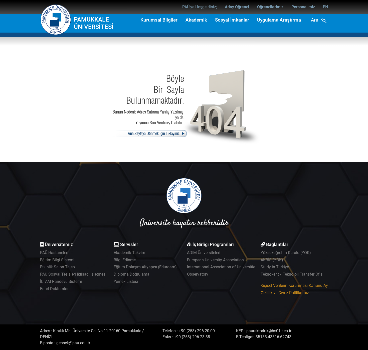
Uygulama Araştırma (279, 20)
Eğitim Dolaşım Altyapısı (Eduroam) (145, 267)
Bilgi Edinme (125, 260)
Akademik (196, 20)
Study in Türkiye (275, 267)
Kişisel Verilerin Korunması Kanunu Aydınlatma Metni (308, 285)
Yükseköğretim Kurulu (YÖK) (286, 252)
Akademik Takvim (129, 252)
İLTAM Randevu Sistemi (61, 281)
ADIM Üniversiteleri (203, 252)
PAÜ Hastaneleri (54, 252)
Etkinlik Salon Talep (57, 267)
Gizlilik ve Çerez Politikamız (285, 292)
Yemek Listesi (126, 281)
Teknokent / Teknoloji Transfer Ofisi (292, 274)
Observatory (197, 274)
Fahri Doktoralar (54, 288)
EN (325, 7)
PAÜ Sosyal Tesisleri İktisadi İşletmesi (73, 274)
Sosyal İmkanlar (232, 20)
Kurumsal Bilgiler (158, 20)
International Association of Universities (222, 267)
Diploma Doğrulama (131, 274)
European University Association (215, 260)
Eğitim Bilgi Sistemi (57, 260)
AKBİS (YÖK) (272, 260)
